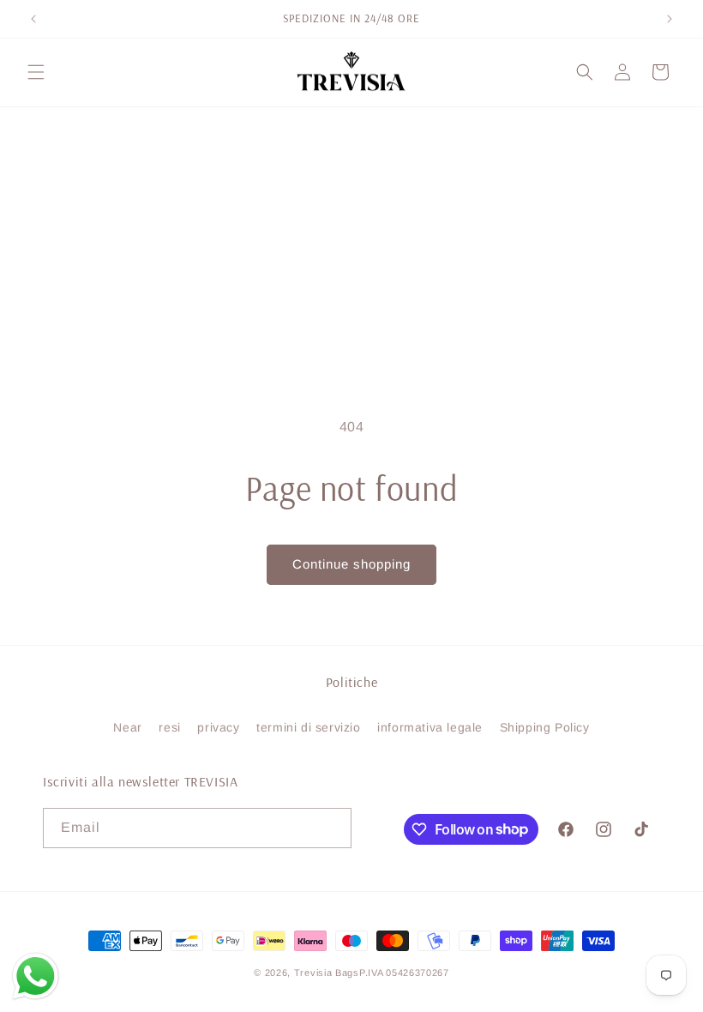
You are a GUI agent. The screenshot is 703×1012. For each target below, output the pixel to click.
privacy (218, 727)
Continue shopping (351, 564)
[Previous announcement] (33, 19)
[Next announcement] (669, 19)
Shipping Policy (545, 727)
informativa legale (430, 727)
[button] (36, 72)
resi (169, 727)
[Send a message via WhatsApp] (36, 976)
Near (127, 727)
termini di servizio (308, 727)
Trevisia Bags (326, 972)
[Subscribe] (332, 828)
